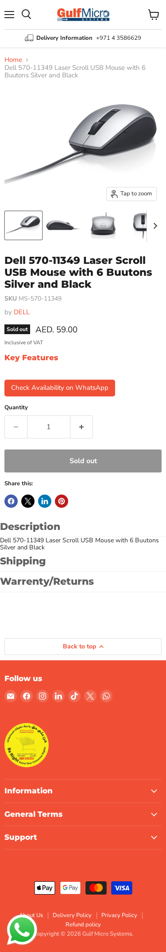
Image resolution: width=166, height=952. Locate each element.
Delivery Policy (72, 915)
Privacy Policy (119, 915)
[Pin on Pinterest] (61, 501)
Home (13, 60)
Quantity (16, 407)
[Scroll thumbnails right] (154, 225)
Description (30, 526)
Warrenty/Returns (47, 581)
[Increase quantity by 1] (81, 426)
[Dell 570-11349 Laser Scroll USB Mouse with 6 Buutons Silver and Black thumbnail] (23, 225)
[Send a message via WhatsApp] (22, 930)
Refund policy (83, 925)
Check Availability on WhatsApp (59, 387)
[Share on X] (28, 501)
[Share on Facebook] (11, 501)
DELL (22, 312)
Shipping (23, 561)
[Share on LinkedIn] (44, 501)
